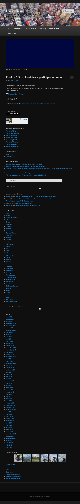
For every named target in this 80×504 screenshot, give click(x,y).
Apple (8, 215)
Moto (7, 264)
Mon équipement (31, 29)
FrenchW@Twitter (11, 144)
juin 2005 (9, 445)
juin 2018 (9, 337)
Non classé (9, 268)
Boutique (9, 224)
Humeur (8, 237)
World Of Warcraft (12, 301)
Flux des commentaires (13, 476)
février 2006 (9, 432)
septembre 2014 (11, 370)
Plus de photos (10, 464)
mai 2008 (9, 414)
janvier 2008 (10, 418)
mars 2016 (9, 361)
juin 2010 (9, 396)
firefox (34, 104)
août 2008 (9, 412)
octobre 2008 (10, 407)
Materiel (8, 262)
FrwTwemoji (42, 29)
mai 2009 (9, 401)
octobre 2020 (10, 319)
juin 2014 (9, 374)
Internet (15, 104)
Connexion (9, 472)
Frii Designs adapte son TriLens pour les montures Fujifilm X (26, 175)
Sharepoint (9, 282)
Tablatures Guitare (12, 286)
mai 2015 (9, 365)
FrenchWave (10, 231)
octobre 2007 (10, 421)
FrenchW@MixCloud (12, 140)
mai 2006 (9, 425)
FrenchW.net (15, 11)
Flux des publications (13, 474)
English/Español (11, 33)
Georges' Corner (11, 233)
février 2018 (9, 343)
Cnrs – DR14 (10, 154)
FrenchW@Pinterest (12, 142)
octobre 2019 (10, 328)
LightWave (9, 255)
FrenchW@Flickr (11, 135)
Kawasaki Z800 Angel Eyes (24, 201)
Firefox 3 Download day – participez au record (35, 77)
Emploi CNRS (10, 156)
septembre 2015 (11, 363)
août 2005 (9, 441)
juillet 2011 (9, 394)
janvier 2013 (10, 381)
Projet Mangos (10, 279)
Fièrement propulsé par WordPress (40, 497)
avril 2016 (9, 359)
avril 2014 (9, 379)
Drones (8, 226)
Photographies (11, 275)
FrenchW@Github (12, 138)
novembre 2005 (11, 434)
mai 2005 (9, 447)
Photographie (18, 29)
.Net (7, 213)
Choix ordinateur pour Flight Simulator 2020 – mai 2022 (24, 164)
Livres (8, 257)
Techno (8, 288)
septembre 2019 (11, 330)
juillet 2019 (9, 332)
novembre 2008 (11, 405)
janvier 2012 (10, 392)
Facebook (9, 229)
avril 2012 (9, 385)
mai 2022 (9, 317)
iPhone (8, 253)
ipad (7, 251)
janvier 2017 (10, 354)
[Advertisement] (40, 53)
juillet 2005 (9, 443)
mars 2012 (9, 388)
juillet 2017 (9, 352)
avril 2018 (9, 339)
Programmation (11, 277)
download (29, 104)
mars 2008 (9, 416)
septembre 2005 (11, 438)
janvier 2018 (10, 346)
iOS (7, 248)
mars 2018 (9, 341)
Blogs (8, 222)
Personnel (9, 270)
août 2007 (9, 423)
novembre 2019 (11, 326)
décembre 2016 (11, 357)
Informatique (10, 244)
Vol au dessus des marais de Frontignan (19, 173)
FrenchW (9, 197)
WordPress (9, 299)
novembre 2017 (11, 350)
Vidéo (8, 293)
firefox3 (39, 104)
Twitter (8, 290)
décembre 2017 (11, 348)
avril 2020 (9, 321)
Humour (8, 240)
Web (7, 297)
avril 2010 (9, 399)
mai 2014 (9, 376)
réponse (51, 104)
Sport (8, 284)
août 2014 (9, 372)
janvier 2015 (10, 368)
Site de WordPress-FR (13, 479)
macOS (8, 259)
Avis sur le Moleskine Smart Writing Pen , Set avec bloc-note (25, 166)
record (44, 104)
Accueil (9, 29)
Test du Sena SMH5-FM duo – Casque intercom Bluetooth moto (36, 197)
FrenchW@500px (11, 131)
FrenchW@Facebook (12, 133)
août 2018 (9, 335)
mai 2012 (9, 383)
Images (8, 242)
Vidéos (8, 295)
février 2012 (9, 390)
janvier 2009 (10, 403)
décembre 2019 (11, 323)
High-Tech (9, 235)
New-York (9, 266)
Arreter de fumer (11, 217)
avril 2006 (9, 427)
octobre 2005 (10, 436)
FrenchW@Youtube (12, 146)
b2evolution (10, 220)
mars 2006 (9, 429)
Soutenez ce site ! (54, 29)
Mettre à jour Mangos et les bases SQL (28, 205)
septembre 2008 (11, 410)
